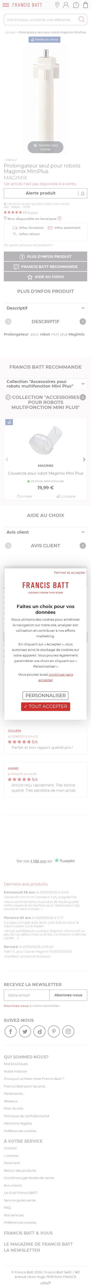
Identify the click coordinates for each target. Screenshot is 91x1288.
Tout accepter (47, 706)
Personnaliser (46, 695)
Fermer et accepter (69, 572)
